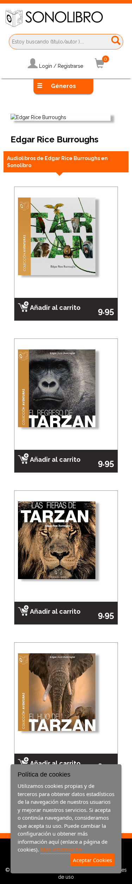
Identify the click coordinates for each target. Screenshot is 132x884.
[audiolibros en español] (66, 18)
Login (45, 66)
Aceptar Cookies (92, 860)
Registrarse (70, 66)
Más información (61, 849)
